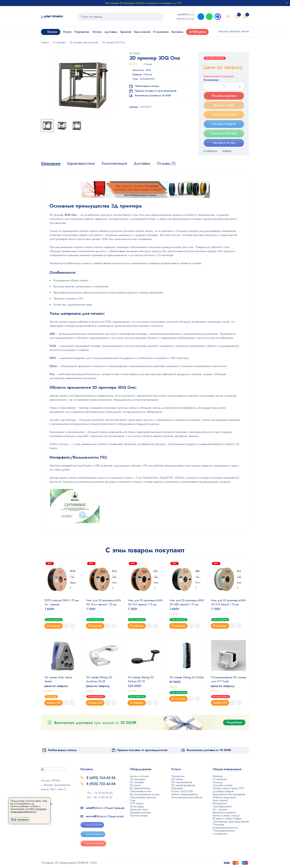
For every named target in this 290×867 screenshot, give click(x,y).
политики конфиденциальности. (28, 810)
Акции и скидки (139, 776)
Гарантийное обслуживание (229, 794)
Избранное (238, 14)
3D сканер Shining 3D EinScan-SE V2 (141, 679)
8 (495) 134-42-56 (100, 777)
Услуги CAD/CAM (182, 791)
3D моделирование (183, 785)
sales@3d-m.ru (185, 14)
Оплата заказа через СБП (228, 788)
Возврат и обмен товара (227, 818)
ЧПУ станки (136, 803)
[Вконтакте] (53, 799)
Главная (45, 42)
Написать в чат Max (224, 143)
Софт (132, 800)
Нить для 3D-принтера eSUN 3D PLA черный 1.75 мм (145, 602)
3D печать (177, 779)
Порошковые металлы (143, 797)
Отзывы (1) (166, 163)
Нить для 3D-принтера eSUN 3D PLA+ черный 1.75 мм (103, 602)
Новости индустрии (224, 797)
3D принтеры (59, 42)
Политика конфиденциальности (225, 826)
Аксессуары (137, 806)
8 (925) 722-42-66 (101, 783)
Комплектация (114, 163)
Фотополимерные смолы (144, 794)
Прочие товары (139, 815)
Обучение (177, 788)
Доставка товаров (223, 791)
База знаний (220, 800)
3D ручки (135, 785)
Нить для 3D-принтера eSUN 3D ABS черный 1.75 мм (187, 602)
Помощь (218, 782)
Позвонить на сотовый (224, 114)
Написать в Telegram (224, 124)
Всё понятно (20, 819)
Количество (211, 80)
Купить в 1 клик (223, 105)
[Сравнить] (226, 151)
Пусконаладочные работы (186, 797)
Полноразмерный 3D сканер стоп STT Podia (228, 679)
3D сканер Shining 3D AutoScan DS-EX (99, 679)
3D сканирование (181, 782)
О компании (220, 779)
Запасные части (139, 809)
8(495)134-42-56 (185, 19)
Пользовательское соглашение (224, 832)
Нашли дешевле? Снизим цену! (219, 76)
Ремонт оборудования (184, 794)
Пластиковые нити (140, 791)
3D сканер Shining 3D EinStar (187, 677)
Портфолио (178, 776)
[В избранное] (210, 150)
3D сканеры (137, 782)
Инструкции (220, 803)
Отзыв (147, 64)
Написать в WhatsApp (224, 133)
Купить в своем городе (226, 815)
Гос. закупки (220, 809)
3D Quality (134, 53)
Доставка (142, 163)
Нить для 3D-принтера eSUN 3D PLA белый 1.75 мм (228, 602)
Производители (222, 806)
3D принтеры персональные (84, 42)
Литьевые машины (140, 812)
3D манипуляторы (140, 788)
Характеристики (81, 163)
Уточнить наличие (224, 96)
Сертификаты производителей (231, 821)
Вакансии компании (224, 812)
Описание (50, 163)
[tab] (50, 163)
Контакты (218, 776)
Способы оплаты (222, 785)
